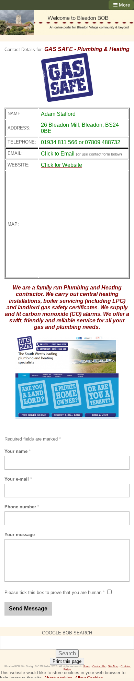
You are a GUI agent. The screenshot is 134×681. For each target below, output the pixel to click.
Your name (17, 451)
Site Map (113, 666)
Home (86, 666)
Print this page (67, 661)
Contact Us (99, 666)
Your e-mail (18, 479)
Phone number (21, 506)
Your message (19, 534)
